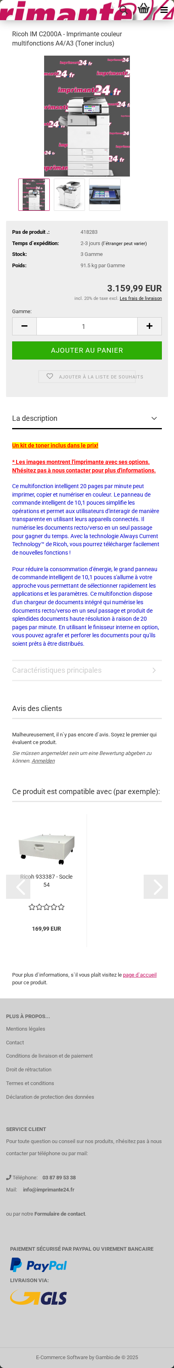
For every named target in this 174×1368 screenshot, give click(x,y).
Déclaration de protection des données (50, 1097)
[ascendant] (152, 1356)
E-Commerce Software (62, 1357)
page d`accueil (140, 975)
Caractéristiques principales (57, 670)
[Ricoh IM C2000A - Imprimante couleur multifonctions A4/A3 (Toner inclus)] (87, 115)
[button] (18, 887)
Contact (15, 1043)
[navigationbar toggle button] (164, 10)
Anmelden (43, 761)
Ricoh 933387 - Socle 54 (46, 880)
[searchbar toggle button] (123, 10)
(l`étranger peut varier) (124, 243)
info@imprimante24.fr (48, 1190)
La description (34, 418)
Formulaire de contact (59, 1214)
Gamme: (22, 311)
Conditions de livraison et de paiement (49, 1056)
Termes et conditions (30, 1083)
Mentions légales (25, 1029)
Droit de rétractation (28, 1070)
